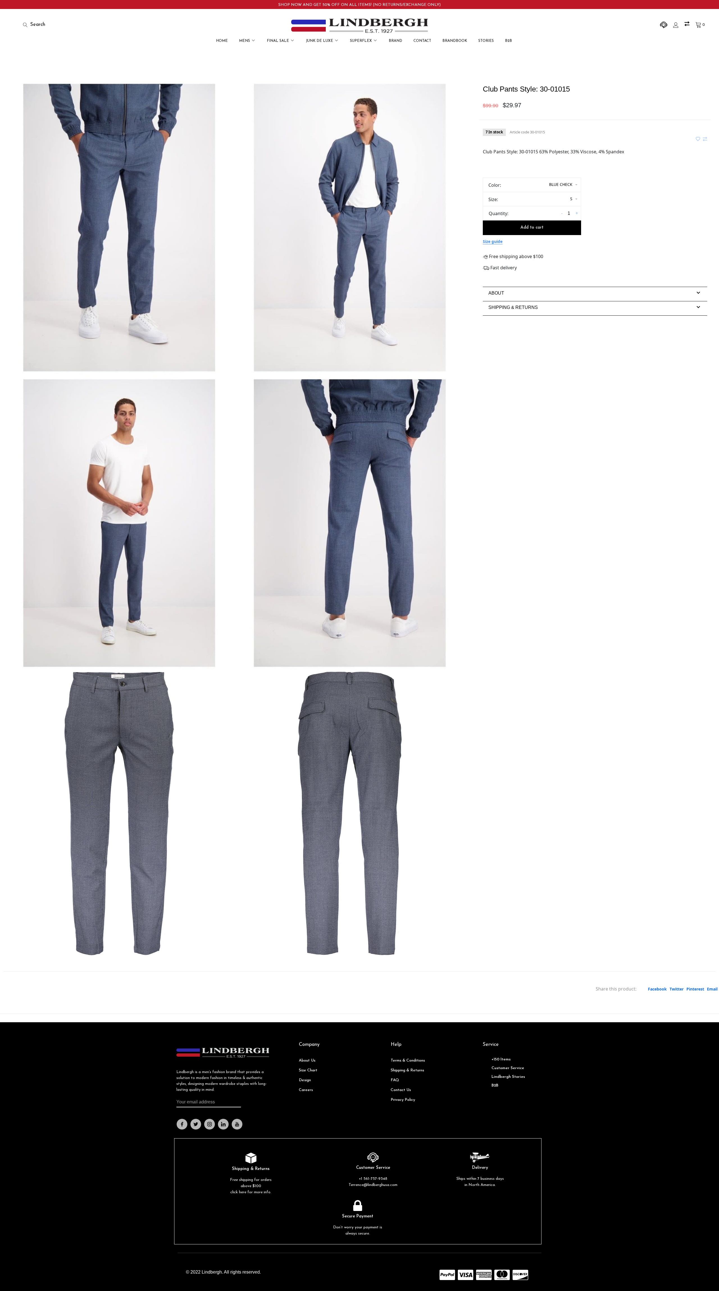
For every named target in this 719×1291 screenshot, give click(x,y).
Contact (422, 41)
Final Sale (278, 41)
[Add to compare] (705, 139)
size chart (308, 1070)
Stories (486, 41)
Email (712, 989)
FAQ (395, 1080)
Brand (395, 41)
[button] (496, 293)
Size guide (492, 241)
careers (306, 1090)
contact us (401, 1090)
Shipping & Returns (407, 1070)
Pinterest (695, 989)
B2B (508, 41)
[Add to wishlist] (698, 139)
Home (222, 41)
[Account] (676, 25)
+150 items (501, 1059)
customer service (508, 1068)
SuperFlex (361, 41)
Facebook (657, 989)
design (305, 1080)
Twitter (677, 989)
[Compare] (687, 25)
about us (307, 1060)
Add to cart (531, 228)
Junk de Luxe (319, 41)
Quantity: (498, 213)
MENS (244, 41)
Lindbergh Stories (508, 1077)
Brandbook (454, 41)
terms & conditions (408, 1060)
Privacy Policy (403, 1100)
